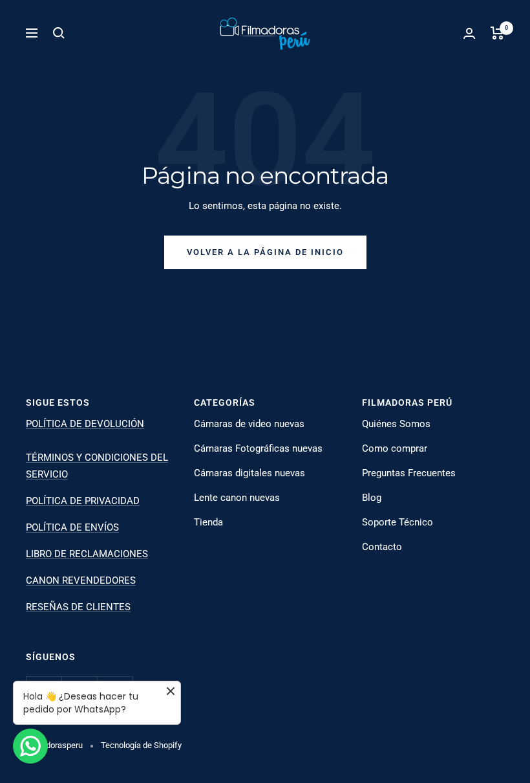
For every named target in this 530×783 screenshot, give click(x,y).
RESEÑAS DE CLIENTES (78, 607)
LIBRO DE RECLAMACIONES (87, 554)
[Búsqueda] (59, 33)
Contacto (382, 547)
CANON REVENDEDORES (81, 580)
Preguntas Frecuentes (409, 473)
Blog (371, 497)
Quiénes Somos (396, 424)
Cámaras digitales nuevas (249, 473)
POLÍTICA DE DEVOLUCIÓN (85, 424)
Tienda (208, 522)
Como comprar (394, 448)
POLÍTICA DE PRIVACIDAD (83, 501)
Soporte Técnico (397, 522)
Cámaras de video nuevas (249, 424)
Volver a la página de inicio (265, 252)
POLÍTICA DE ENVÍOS (72, 527)
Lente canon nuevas (237, 497)
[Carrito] (497, 33)
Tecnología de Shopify (141, 745)
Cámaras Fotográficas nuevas (258, 448)
